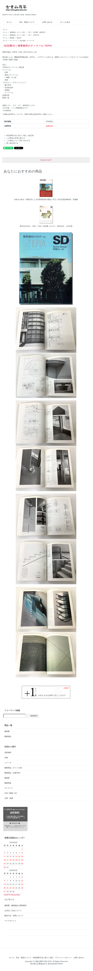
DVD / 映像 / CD (10, 793)
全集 (6, 758)
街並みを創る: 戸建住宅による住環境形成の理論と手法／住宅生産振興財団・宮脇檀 (46, 199)
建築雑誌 (7, 736)
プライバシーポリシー (63, 958)
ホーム (9, 22)
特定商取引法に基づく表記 (43, 958)
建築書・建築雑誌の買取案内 (15, 905)
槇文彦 (19, 38)
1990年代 (36, 35)
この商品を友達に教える (15, 138)
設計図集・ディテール (27, 40)
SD (29, 32)
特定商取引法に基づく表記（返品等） (20, 135)
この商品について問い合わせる (18, 140)
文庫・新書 (8, 798)
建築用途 (7, 783)
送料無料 (7, 752)
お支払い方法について (12, 910)
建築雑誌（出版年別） (12, 773)
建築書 (7, 731)
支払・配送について (27, 22)
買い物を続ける (12, 143)
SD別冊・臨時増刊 (39, 32)
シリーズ (7, 763)
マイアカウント (10, 921)
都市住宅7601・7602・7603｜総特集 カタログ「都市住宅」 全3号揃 (46, 226)
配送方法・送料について (13, 916)
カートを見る (65, 22)
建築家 (12, 38)
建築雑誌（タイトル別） (18, 32)
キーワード (13, 40)
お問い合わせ (47, 22)
